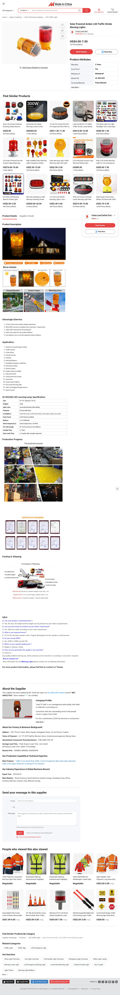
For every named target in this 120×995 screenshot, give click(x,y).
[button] (3, 3)
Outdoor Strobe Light (81, 964)
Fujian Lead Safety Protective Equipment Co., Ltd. (82, 31)
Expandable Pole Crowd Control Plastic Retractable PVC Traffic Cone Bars (12, 915)
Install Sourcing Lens (60, 982)
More (4, 974)
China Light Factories (12, 959)
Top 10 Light (98, 964)
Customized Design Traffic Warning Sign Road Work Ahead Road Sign (105, 915)
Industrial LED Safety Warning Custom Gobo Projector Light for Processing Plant (34, 125)
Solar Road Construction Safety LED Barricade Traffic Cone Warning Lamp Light (106, 198)
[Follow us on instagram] (106, 982)
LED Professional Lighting (33, 17)
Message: (11, 813)
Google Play (22, 982)
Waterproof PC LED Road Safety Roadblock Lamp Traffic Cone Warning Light (59, 915)
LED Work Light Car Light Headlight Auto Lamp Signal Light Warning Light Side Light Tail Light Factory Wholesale (106, 125)
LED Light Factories (32, 959)
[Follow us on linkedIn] (116, 982)
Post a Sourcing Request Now (28, 837)
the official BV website (56, 692)
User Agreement (73, 989)
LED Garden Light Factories (54, 959)
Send (20, 833)
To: (14, 807)
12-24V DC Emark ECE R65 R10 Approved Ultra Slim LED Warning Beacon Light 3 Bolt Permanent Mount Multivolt (60, 125)
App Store (8, 982)
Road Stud (30, 761)
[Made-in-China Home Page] (60, 4)
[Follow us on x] (103, 982)
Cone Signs (11, 763)
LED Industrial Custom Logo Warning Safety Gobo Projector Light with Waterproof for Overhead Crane (83, 162)
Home (4, 17)
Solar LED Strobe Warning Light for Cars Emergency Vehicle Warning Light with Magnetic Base (105, 162)
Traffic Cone (20, 761)
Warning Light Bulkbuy (26, 970)
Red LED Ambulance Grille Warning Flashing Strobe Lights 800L (35, 198)
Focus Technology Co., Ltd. (43, 989)
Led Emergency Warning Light (35, 964)
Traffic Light (8, 948)
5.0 (95, 219)
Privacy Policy (95, 989)
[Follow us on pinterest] (113, 982)
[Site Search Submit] (86, 10)
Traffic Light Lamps (100, 959)
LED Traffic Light (51, 17)
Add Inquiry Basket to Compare (35, 67)
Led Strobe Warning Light (60, 964)
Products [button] (23, 10)
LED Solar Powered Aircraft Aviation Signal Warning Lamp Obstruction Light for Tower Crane (13, 162)
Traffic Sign (22, 948)
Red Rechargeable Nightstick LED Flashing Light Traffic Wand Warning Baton (83, 915)
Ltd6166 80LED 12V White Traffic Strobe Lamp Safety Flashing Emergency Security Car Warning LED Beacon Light (83, 125)
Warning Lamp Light (11, 964)
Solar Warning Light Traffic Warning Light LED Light (59, 161)
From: (13, 801)
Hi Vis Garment (38, 763)
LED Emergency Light (38, 948)
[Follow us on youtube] (109, 982)
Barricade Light (61, 761)
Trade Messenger (39, 982)
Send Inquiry (81, 52)
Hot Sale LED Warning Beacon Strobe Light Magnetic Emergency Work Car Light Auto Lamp (12, 198)
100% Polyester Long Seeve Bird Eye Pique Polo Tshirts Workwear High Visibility (12, 879)
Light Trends (8, 970)
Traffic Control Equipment (45, 761)
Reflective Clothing (24, 763)
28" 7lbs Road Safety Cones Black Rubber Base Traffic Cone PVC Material (36, 915)
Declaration (84, 989)
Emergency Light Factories (78, 959)
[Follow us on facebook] (99, 982)
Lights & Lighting (15, 17)
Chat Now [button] (108, 52)
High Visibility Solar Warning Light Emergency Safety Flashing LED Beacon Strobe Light (36, 162)
